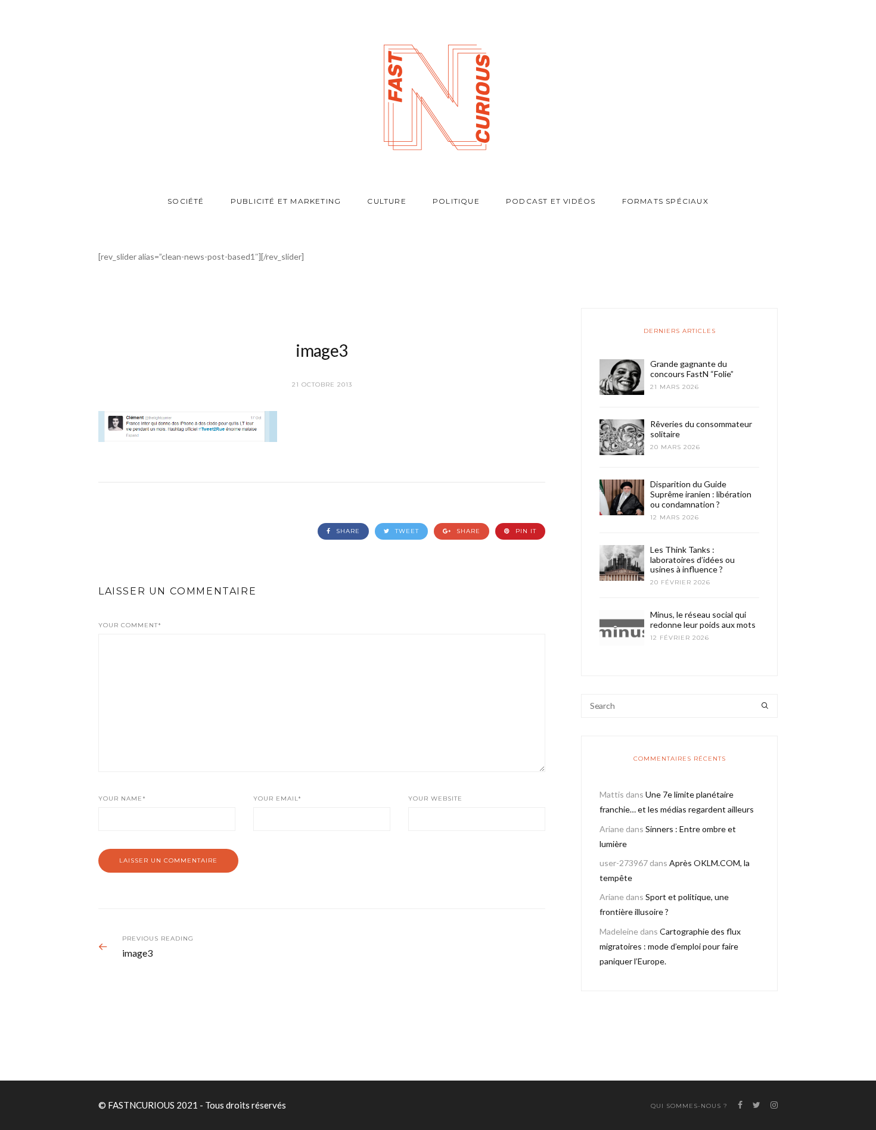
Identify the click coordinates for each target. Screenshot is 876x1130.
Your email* (277, 798)
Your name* (122, 798)
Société (185, 201)
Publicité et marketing (286, 201)
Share (347, 531)
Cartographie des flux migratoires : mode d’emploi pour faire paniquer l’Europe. (670, 946)
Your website (435, 798)
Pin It (524, 531)
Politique (456, 201)
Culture (386, 201)
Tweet (406, 531)
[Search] (765, 706)
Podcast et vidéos (550, 201)
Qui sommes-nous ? (689, 1106)
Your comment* (129, 625)
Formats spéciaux (665, 201)
